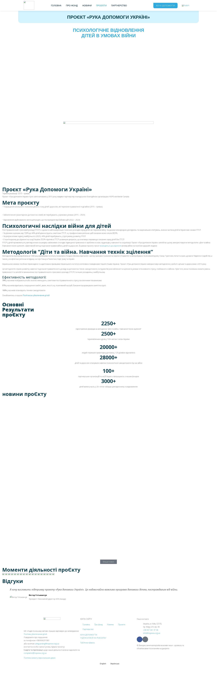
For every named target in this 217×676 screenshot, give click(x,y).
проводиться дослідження (110, 245)
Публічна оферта (87, 642)
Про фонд (72, 5)
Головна (56, 5)
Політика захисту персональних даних (39, 658)
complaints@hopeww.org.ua (35, 653)
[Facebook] (139, 639)
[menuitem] (185, 5)
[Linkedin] (145, 639)
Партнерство (119, 5)
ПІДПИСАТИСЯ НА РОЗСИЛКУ (93, 638)
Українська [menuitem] (114, 664)
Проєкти (101, 5)
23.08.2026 (6, 549)
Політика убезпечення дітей (35, 634)
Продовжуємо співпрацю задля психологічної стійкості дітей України (97, 544)
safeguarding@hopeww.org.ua (47, 643)
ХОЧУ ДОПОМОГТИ (88, 635)
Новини (87, 5)
